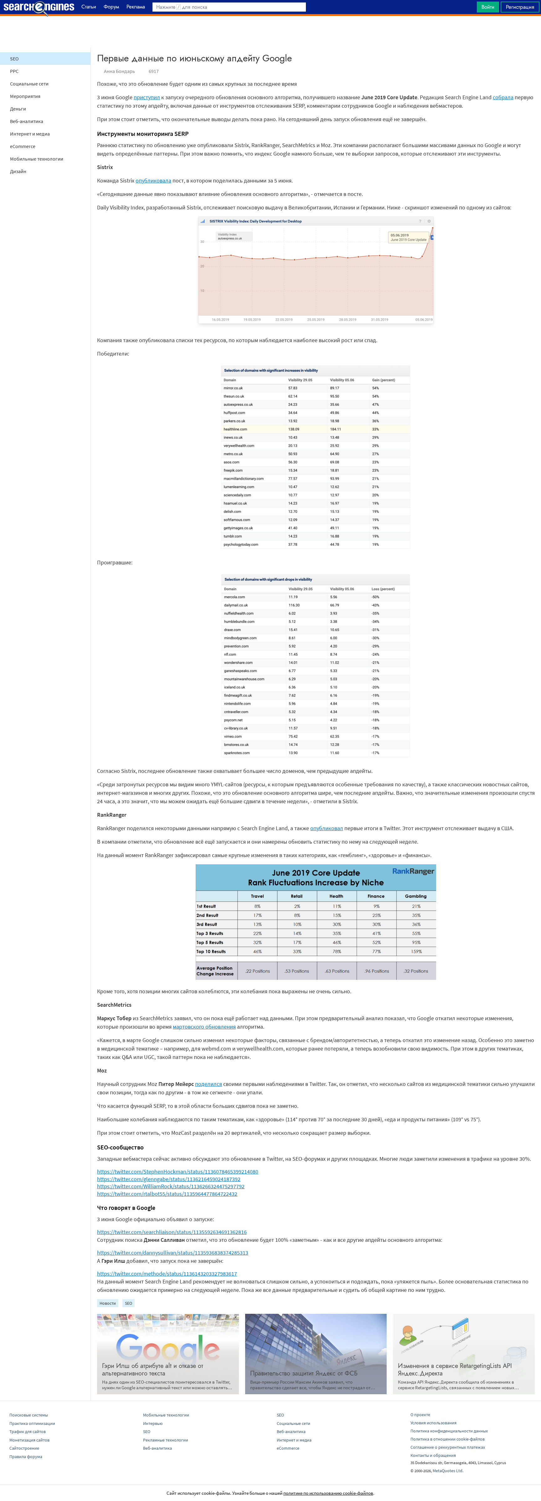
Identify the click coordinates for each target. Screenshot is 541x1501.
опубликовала (153, 180)
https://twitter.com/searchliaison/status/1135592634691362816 (172, 1232)
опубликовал (326, 828)
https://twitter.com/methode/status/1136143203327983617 (167, 1273)
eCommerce (22, 146)
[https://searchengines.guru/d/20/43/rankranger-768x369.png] (316, 977)
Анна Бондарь (119, 71)
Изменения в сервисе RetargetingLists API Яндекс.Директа (455, 1369)
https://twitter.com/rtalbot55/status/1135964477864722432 (167, 1193)
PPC (14, 71)
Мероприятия (25, 96)
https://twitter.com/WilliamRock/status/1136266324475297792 (171, 1186)
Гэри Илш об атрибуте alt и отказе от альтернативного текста (152, 1369)
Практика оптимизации (32, 1423)
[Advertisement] (270, 31)
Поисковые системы (28, 1415)
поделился (208, 1083)
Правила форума (25, 1456)
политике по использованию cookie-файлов (328, 1493)
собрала (503, 97)
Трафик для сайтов (27, 1431)
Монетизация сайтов (29, 1440)
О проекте (420, 1414)
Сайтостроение (24, 1448)
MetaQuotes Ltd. (448, 1470)
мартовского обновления (204, 1026)
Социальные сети (29, 83)
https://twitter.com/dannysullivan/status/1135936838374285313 (172, 1252)
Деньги (18, 108)
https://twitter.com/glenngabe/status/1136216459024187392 (168, 1179)
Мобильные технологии (36, 159)
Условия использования (433, 1423)
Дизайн (18, 171)
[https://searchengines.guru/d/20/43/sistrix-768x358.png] (316, 326)
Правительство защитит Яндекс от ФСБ (304, 1373)
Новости (108, 1303)
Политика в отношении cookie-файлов (447, 1439)
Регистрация (520, 7)
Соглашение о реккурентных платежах (447, 1447)
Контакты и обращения (433, 1455)
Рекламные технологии (165, 1440)
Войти (488, 7)
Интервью (152, 1423)
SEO (14, 58)
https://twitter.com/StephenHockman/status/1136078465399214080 (177, 1171)
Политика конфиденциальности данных (449, 1431)
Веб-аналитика (26, 121)
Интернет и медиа (30, 134)
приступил (147, 97)
